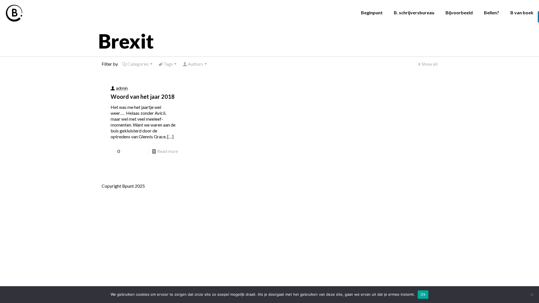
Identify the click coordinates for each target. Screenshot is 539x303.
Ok (423, 294)
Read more (167, 151)
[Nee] (532, 294)
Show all (429, 63)
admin (122, 88)
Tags (168, 63)
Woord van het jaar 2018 (143, 96)
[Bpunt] (14, 12)
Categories (138, 63)
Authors (195, 63)
